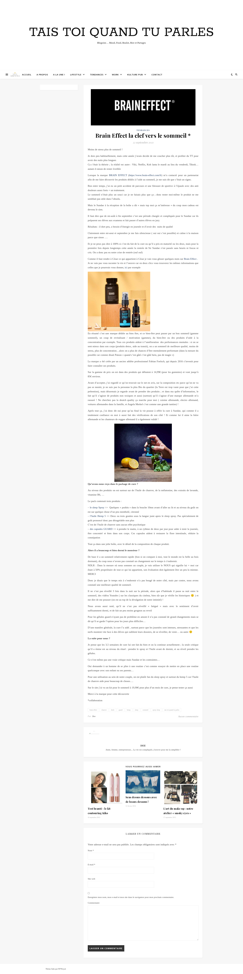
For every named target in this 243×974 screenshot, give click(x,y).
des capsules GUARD (101, 529)
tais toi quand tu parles (171, 710)
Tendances (96, 74)
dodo (112, 710)
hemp (128, 710)
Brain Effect (190, 258)
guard (120, 710)
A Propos (42, 74)
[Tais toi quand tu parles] (15, 74)
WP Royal (62, 969)
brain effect (93, 710)
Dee (94, 716)
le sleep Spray (97, 507)
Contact (156, 74)
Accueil (26, 74)
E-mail (91, 864)
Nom (91, 850)
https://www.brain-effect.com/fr (145, 175)
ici (126, 267)
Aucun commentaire (188, 716)
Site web (91, 879)
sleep (136, 710)
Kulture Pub (135, 74)
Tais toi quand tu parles (121, 32)
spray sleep (156, 710)
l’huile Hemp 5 (98, 516)
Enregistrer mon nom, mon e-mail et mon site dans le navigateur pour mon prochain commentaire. (131, 897)
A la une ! (59, 74)
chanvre (104, 710)
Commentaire (94, 903)
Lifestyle (75, 74)
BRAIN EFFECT (118, 175)
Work (115, 74)
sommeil (145, 710)
